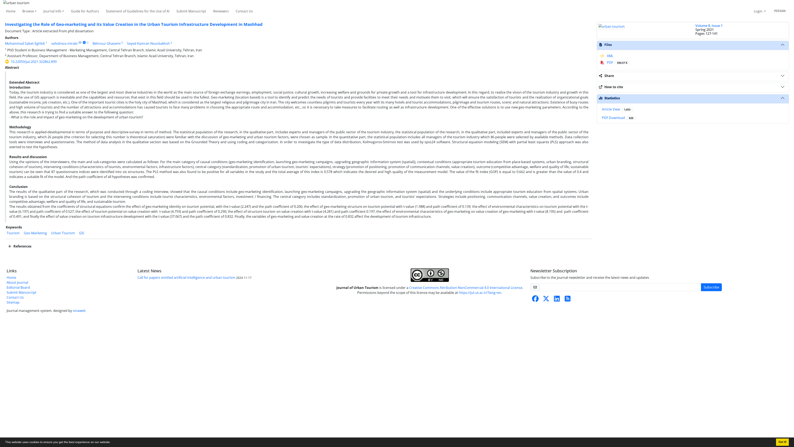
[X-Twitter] (546, 300)
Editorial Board (18, 287)
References (22, 246)
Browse (28, 11)
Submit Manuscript (191, 11)
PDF (616, 62)
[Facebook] (535, 300)
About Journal (17, 282)
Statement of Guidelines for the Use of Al (137, 11)
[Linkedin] (557, 300)
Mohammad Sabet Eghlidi (25, 43)
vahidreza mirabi (64, 43)
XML (609, 56)
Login (758, 11)
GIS (81, 233)
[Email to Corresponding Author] (79, 42)
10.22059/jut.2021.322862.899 (34, 61)
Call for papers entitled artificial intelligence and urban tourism (186, 277)
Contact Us (244, 11)
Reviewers (221, 11)
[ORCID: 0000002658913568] (84, 42)
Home (11, 11)
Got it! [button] (782, 442)
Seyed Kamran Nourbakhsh (148, 43)
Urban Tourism (63, 233)
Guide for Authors (85, 11)
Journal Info (52, 11)
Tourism (13, 233)
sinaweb (79, 310)
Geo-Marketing (35, 233)
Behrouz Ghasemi (107, 43)
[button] (112, 442)
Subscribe (711, 287)
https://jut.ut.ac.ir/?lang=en (480, 292)
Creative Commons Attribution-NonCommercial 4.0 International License (465, 287)
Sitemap (13, 302)
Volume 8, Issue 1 (709, 25)
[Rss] (568, 300)
